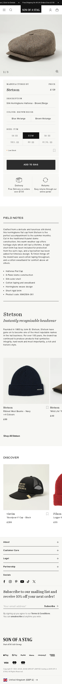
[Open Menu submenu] (4, 10)
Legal (6, 558)
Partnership (9, 566)
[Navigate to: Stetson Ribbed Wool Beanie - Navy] (26, 381)
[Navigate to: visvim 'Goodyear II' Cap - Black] (26, 487)
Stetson (13, 89)
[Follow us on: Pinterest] (16, 581)
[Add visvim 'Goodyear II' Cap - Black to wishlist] (47, 514)
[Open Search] (10, 10)
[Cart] (57, 10)
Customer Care (11, 550)
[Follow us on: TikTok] (28, 581)
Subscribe (49, 606)
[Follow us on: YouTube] (22, 581)
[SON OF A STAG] (31, 10)
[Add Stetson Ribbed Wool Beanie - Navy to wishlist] (47, 408)
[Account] (50, 10)
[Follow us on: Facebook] (4, 581)
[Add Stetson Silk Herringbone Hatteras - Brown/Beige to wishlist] (54, 150)
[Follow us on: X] (34, 581)
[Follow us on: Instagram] (10, 581)
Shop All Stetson (11, 435)
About (6, 542)
